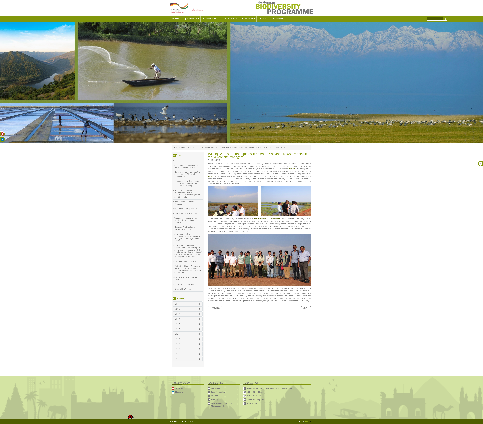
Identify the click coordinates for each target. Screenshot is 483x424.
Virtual (308, 421)
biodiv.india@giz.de (255, 399)
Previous (215, 308)
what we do (210, 18)
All (175, 160)
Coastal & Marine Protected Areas (185, 278)
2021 (177, 333)
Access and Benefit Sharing (185, 213)
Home (176, 18)
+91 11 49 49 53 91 (255, 396)
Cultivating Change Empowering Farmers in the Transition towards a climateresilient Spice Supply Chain (188, 269)
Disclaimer (215, 388)
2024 (177, 348)
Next (305, 308)
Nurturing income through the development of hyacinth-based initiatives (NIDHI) (187, 174)
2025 (177, 353)
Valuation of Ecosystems (184, 284)
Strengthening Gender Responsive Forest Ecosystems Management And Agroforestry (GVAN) (187, 237)
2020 (177, 328)
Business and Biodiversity (185, 261)
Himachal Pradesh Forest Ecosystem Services (184, 228)
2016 (177, 309)
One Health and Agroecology (186, 208)
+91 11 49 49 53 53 (255, 392)
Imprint (214, 396)
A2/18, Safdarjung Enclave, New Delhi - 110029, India (269, 388)
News (263, 18)
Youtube (179, 388)
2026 (177, 358)
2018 (177, 318)
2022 (177, 338)
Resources (248, 18)
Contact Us (279, 18)
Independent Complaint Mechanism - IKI (221, 404)
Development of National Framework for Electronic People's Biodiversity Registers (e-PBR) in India (187, 193)
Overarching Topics (182, 289)
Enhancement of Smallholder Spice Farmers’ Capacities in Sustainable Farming (186, 183)
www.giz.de (252, 403)
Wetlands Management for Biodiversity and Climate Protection (185, 220)
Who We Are (191, 18)
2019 (177, 323)
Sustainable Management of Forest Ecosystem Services (186, 166)
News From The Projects (188, 147)
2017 (177, 313)
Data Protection (218, 392)
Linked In (179, 392)
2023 (177, 343)
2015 (177, 303)
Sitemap (214, 399)
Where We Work (230, 18)
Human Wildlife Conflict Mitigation (184, 203)
